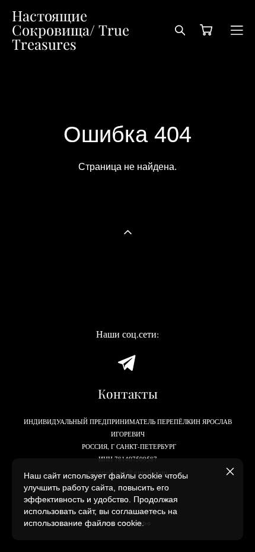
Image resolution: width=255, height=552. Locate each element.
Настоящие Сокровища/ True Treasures (70, 30)
